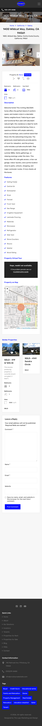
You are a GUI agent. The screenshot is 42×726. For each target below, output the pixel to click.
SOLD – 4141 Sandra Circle (31, 361)
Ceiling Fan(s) (12, 182)
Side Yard (10, 235)
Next (38, 55)
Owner (25, 693)
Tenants (7, 632)
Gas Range (11, 208)
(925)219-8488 (11, 671)
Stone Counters (13, 239)
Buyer (5, 689)
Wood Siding (11, 253)
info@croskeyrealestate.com (16, 677)
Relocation (7, 703)
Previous (3, 55)
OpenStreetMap (26, 328)
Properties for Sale (11, 639)
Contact (7, 651)
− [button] (7, 292)
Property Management (11, 698)
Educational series (29, 689)
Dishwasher (11, 191)
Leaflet (18, 328)
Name (7, 464)
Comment (9, 429)
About (6, 620)
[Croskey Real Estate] (21, 5)
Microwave (11, 226)
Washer (9, 248)
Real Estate (27, 698)
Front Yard (11, 204)
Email (7, 475)
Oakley (29, 26)
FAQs (5, 647)
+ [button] (7, 288)
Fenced (9, 200)
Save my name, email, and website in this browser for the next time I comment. (21, 499)
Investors (7, 628)
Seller (33, 703)
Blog (5, 643)
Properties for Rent (11, 636)
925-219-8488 (10, 10)
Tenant (5, 707)
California (20, 26)
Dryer (9, 195)
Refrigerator (11, 230)
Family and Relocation (11, 693)
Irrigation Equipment (15, 213)
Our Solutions (9, 624)
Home (12, 26)
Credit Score (15, 689)
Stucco (9, 244)
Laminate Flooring (14, 217)
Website (8, 486)
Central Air (11, 186)
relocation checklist (21, 703)
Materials (10, 222)
